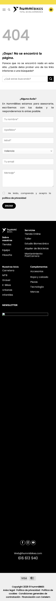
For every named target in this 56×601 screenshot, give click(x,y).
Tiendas (6, 244)
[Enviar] (51, 79)
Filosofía (7, 255)
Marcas (34, 291)
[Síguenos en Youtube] (33, 542)
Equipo (6, 250)
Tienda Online (33, 234)
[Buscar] (9, 9)
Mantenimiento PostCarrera (34, 255)
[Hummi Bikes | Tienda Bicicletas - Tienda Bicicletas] (28, 9)
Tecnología (37, 287)
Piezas (34, 282)
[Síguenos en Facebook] (22, 542)
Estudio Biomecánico (37, 243)
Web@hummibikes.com (28, 553)
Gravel (6, 280)
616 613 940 (28, 558)
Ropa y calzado (39, 277)
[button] (4, 9)
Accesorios (36, 271)
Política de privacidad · (29, 590)
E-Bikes (6, 285)
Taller (28, 238)
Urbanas (7, 290)
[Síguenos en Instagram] (28, 542)
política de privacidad (14, 198)
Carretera (8, 270)
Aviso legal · (9, 590)
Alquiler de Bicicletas (37, 248)
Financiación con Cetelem (36, 596)
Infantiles (7, 295)
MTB (4, 275)
